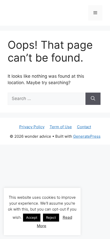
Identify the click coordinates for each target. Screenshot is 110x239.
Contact (84, 126)
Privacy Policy (32, 126)
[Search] (93, 99)
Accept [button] (31, 217)
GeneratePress (87, 136)
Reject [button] (51, 217)
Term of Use (61, 126)
